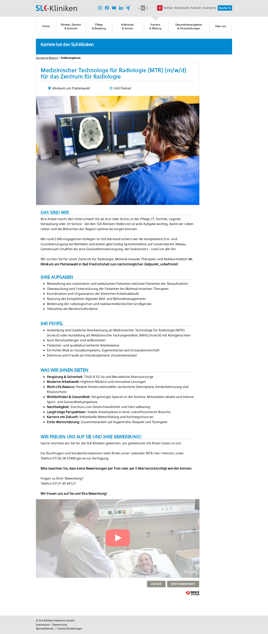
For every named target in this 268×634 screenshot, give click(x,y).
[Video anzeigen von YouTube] (118, 538)
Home (46, 26)
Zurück (156, 584)
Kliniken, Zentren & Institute (71, 26)
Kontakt (196, 8)
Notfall (167, 8)
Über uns (220, 26)
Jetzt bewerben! (183, 584)
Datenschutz (59, 625)
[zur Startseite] (56, 8)
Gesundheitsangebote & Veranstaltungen (188, 26)
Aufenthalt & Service (127, 26)
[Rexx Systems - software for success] (193, 593)
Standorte (209, 8)
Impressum (42, 625)
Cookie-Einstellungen (69, 629)
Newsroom (181, 8)
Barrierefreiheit (45, 629)
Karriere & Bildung (155, 26)
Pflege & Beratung (99, 26)
